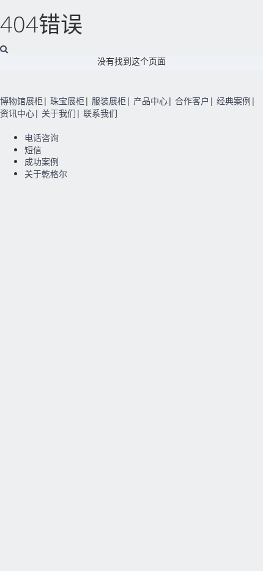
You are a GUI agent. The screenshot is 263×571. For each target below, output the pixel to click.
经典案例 (234, 101)
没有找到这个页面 (131, 61)
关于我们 (59, 113)
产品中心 (150, 101)
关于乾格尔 (45, 174)
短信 (33, 150)
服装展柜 (109, 101)
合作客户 (192, 101)
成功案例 (41, 161)
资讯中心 (17, 113)
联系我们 (100, 113)
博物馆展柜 (21, 101)
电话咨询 (41, 137)
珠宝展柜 (67, 101)
